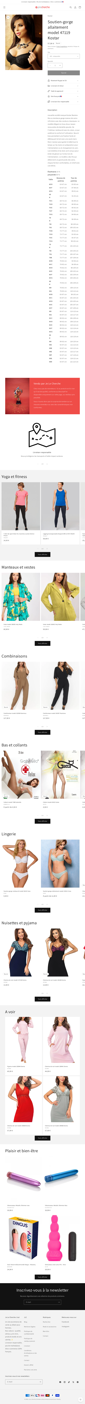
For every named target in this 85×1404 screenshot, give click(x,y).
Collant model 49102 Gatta (51, 802)
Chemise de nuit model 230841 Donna (56, 1066)
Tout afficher (42, 554)
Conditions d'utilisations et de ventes (30, 1353)
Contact (26, 1360)
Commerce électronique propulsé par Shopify (48, 1399)
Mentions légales (29, 1327)
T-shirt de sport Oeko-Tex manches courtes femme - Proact (19, 534)
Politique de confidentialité (29, 1332)
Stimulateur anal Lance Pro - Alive (55, 1265)
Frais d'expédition (61, 46)
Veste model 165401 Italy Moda (52, 624)
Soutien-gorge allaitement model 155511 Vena (57, 891)
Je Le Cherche (32, 1399)
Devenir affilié (28, 1365)
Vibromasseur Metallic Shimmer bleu (56, 1205)
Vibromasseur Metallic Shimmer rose (18, 1205)
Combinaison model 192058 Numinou (15, 713)
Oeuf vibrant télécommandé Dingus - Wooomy (21, 1265)
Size (49, 52)
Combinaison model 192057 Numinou (54, 713)
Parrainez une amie (30, 1370)
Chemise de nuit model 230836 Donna (56, 1126)
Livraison (27, 1346)
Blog (25, 1322)
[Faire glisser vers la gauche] (38, 464)
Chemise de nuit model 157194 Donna (15, 980)
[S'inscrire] (58, 1302)
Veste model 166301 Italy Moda (13, 624)
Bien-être (46, 1331)
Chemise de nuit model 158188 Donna (54, 980)
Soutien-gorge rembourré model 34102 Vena (17, 891)
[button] (4, 7)
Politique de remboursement (29, 1340)
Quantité (50, 61)
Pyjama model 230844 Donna (16, 1066)
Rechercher (46, 1322)
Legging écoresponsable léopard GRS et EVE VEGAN (58, 534)
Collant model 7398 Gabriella (12, 802)
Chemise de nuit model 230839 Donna (18, 1126)
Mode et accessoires (49, 1327)
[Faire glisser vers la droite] (47, 464)
